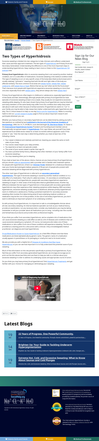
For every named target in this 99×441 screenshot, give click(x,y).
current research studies (24, 114)
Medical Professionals (83, 2)
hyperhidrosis (51, 63)
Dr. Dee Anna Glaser (55, 125)
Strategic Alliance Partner (81, 422)
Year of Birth (80, 97)
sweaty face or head (21, 86)
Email (77, 89)
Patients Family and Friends (17, 2)
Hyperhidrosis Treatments (56, 261)
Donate (50, 2)
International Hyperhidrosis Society (19, 127)
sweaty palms (30, 90)
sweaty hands (46, 84)
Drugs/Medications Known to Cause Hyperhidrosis (20, 234)
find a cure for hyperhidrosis (47, 111)
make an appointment (22, 162)
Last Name (79, 80)
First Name (79, 72)
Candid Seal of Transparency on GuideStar (77, 392)
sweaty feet (56, 84)
